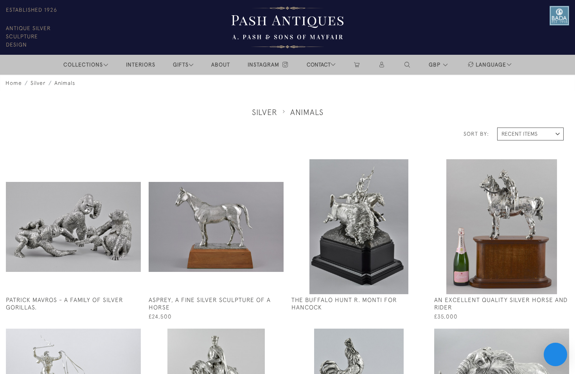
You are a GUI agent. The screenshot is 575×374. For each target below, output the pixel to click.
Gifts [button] (181, 64)
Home (13, 83)
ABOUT (220, 64)
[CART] (357, 65)
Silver (38, 83)
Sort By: (476, 134)
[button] (407, 65)
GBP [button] (435, 64)
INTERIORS (140, 64)
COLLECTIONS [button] (83, 64)
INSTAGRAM (264, 64)
